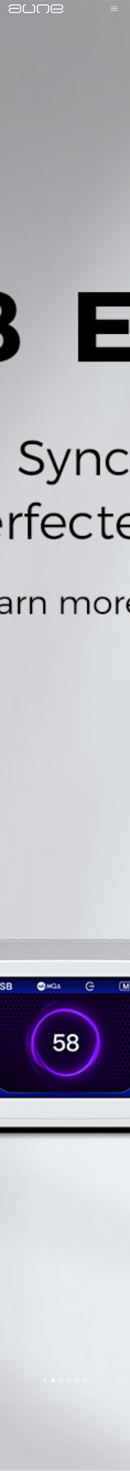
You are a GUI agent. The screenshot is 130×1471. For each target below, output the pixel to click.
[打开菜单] (114, 8)
